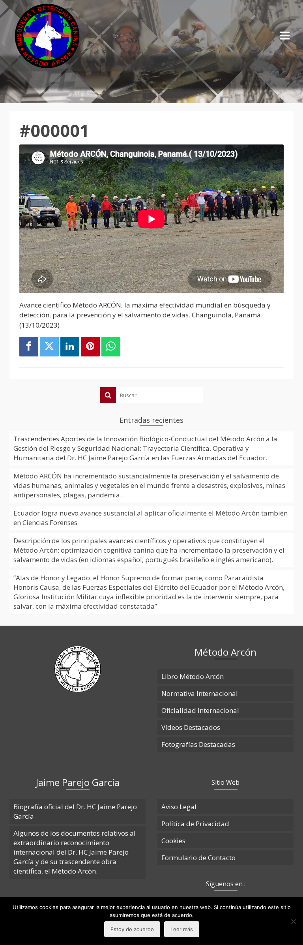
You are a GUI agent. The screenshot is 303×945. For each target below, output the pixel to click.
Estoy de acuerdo (132, 929)
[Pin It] (90, 346)
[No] (293, 921)
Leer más (181, 929)
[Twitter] (49, 346)
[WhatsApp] (110, 346)
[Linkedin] (69, 346)
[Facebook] (28, 346)
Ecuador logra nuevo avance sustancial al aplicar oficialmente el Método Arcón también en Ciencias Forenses (150, 517)
